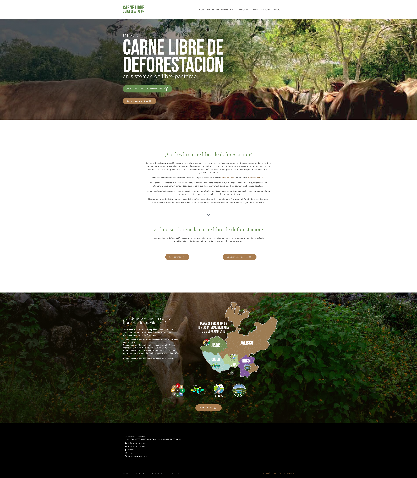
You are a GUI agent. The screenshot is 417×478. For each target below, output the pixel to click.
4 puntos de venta (256, 177)
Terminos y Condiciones (287, 473)
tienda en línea (227, 177)
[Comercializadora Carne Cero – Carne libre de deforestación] (133, 9)
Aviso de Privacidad (269, 473)
